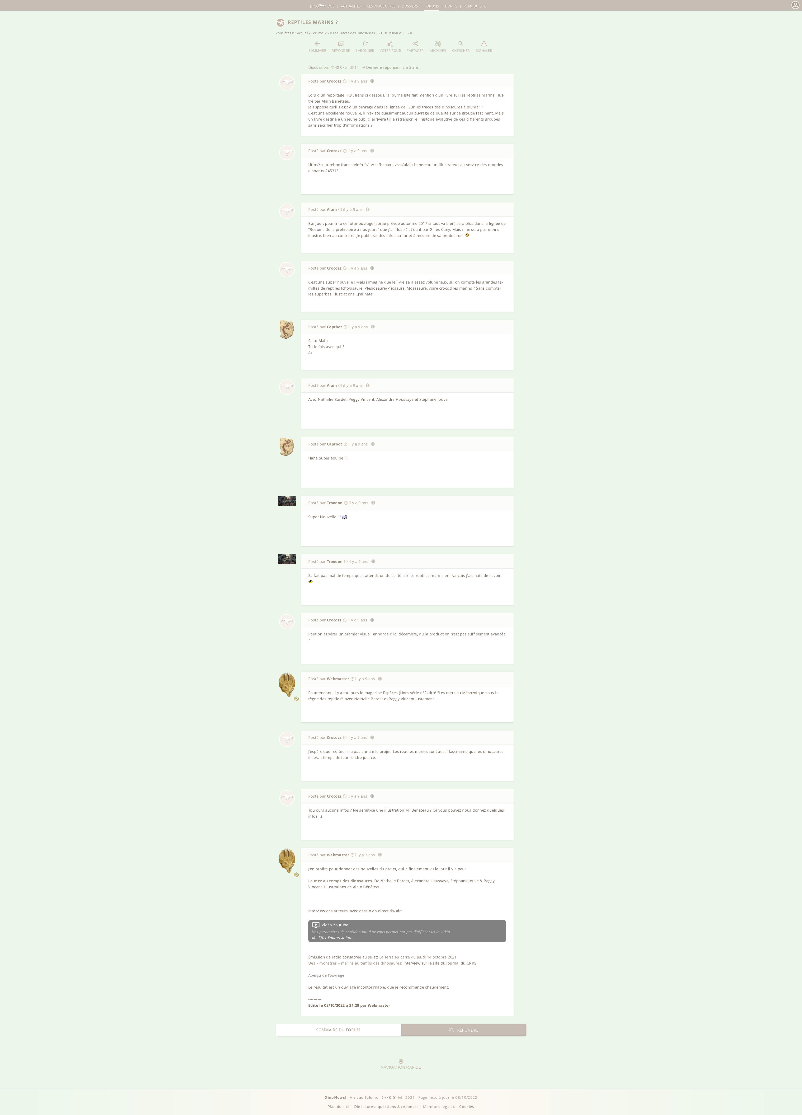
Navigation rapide (401, 1067)
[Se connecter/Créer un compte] (795, 8)
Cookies (466, 1106)
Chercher (461, 50)
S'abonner (364, 50)
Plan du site (475, 6)
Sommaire (317, 50)
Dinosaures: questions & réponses (386, 1106)
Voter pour (390, 50)
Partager (415, 50)
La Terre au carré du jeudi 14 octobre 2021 (418, 957)
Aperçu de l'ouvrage (326, 975)
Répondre (341, 50)
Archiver (438, 50)
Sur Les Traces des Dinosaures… (352, 33)
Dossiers (410, 6)
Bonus (451, 6)
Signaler (484, 50)
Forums (317, 33)
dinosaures (381, 6)
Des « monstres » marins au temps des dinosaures (354, 963)
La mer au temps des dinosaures (340, 880)
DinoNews (322, 6)
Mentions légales (439, 1106)
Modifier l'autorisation (331, 937)
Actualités (351, 6)
